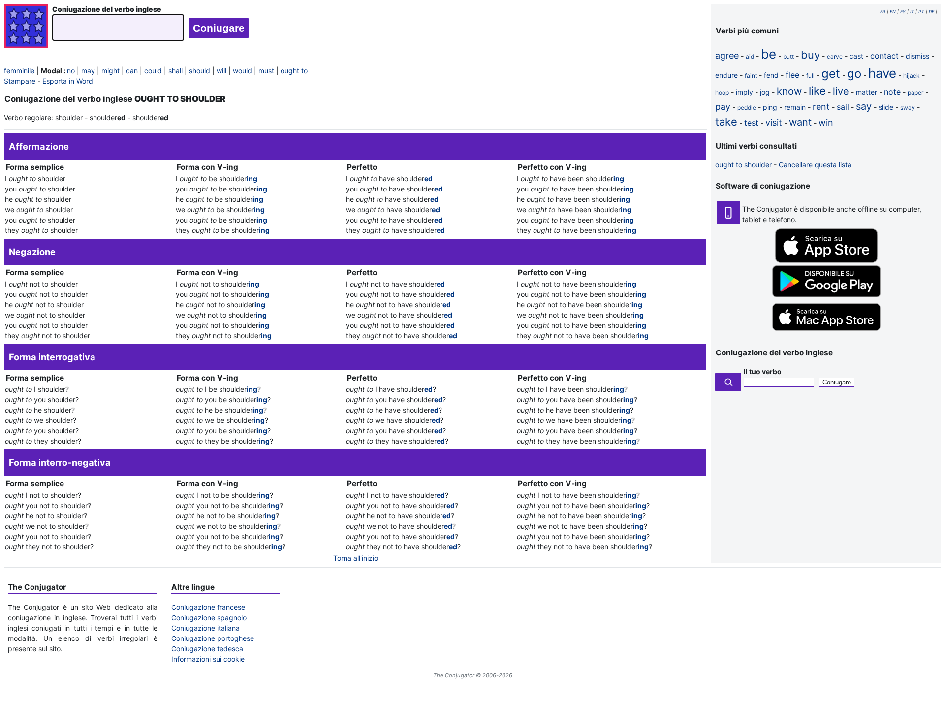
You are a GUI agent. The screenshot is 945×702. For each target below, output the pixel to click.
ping (770, 107)
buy (810, 54)
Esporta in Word (67, 81)
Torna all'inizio (355, 558)
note (892, 91)
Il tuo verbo (763, 371)
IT (912, 11)
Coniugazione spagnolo (209, 617)
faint (751, 75)
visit (773, 122)
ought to (294, 70)
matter (866, 92)
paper (915, 92)
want (800, 122)
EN (893, 11)
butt (788, 56)
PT (921, 11)
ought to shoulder (743, 164)
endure (726, 75)
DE (931, 11)
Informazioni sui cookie (208, 659)
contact (884, 56)
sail (843, 107)
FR (882, 11)
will (221, 70)
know (789, 91)
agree (727, 55)
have (882, 73)
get (830, 73)
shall (175, 70)
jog (765, 92)
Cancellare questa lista (815, 164)
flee (792, 75)
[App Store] (826, 260)
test (751, 123)
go (854, 73)
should (199, 70)
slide (886, 107)
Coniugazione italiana (205, 628)
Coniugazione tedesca (207, 648)
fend (771, 75)
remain (795, 107)
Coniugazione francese (208, 607)
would (242, 70)
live (841, 91)
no (71, 70)
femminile (19, 70)
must (266, 70)
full (810, 75)
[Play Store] (826, 294)
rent (821, 106)
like (817, 90)
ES (903, 11)
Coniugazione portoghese (212, 638)
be (768, 54)
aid (750, 56)
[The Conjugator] (26, 27)
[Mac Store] (826, 331)
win (826, 122)
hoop (722, 92)
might (110, 70)
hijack (911, 75)
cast (856, 56)
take (726, 121)
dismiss (917, 56)
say (864, 106)
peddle (746, 107)
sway (907, 107)
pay (722, 106)
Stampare (19, 81)
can (132, 70)
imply (744, 92)
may (88, 70)
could (153, 70)
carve (835, 56)
